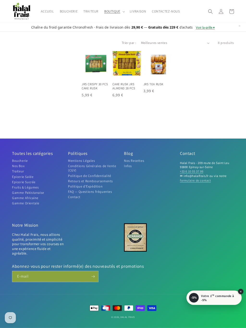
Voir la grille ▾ (205, 27)
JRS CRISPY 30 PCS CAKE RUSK (95, 86)
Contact (74, 197)
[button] (114, 11)
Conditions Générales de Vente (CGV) (92, 168)
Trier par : (129, 43)
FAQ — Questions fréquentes (90, 191)
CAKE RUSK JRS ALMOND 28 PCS (123, 86)
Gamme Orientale (25, 203)
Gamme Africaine (25, 198)
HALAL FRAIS (127, 317)
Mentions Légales (81, 160)
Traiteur (18, 171)
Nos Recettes (134, 160)
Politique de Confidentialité (89, 176)
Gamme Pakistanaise (28, 192)
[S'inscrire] (93, 276)
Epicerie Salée (22, 177)
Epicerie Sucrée (24, 182)
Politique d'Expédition (85, 186)
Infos (128, 166)
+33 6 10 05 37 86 (191, 171)
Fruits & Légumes (25, 187)
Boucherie (20, 160)
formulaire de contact (195, 180)
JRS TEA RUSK (153, 84)
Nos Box (18, 166)
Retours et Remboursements (90, 181)
